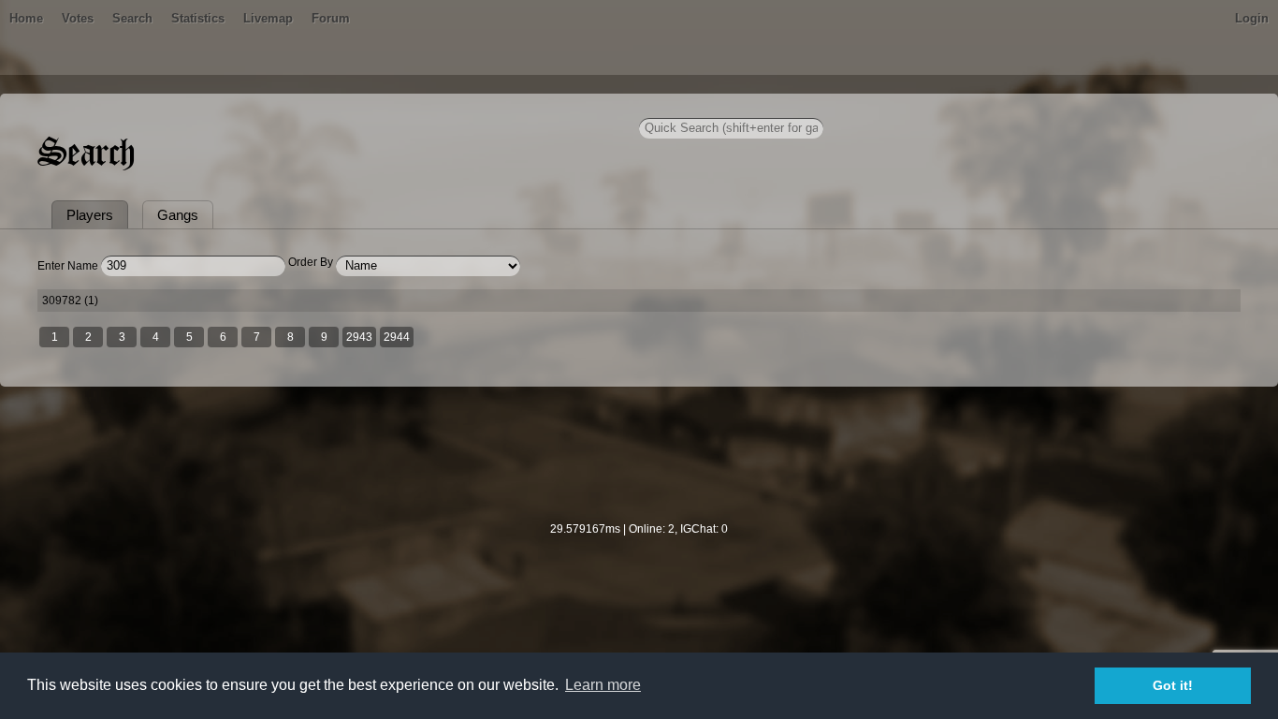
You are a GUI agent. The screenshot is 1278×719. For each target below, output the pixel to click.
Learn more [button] (603, 685)
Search (132, 18)
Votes (78, 18)
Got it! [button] (1173, 685)
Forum (331, 18)
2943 (359, 337)
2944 (397, 337)
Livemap (268, 18)
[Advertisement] (639, 466)
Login (1252, 18)
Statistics (198, 18)
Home (26, 18)
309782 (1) (70, 300)
